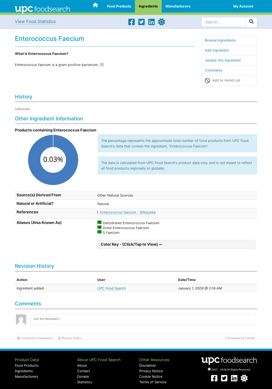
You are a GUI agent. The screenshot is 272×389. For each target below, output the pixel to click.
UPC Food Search (111, 288)
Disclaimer (147, 365)
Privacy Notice (151, 371)
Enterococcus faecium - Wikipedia (128, 212)
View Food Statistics (35, 21)
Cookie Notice (150, 376)
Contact (83, 371)
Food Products (119, 6)
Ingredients (148, 6)
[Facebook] (131, 24)
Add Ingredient (217, 50)
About (82, 365)
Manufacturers (178, 6)
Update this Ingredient (223, 60)
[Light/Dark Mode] (161, 24)
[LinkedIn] (151, 24)
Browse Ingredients (220, 40)
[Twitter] (141, 24)
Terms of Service (152, 382)
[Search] (251, 22)
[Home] (42, 9)
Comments (213, 70)
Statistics (84, 382)
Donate (83, 376)
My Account (243, 6)
